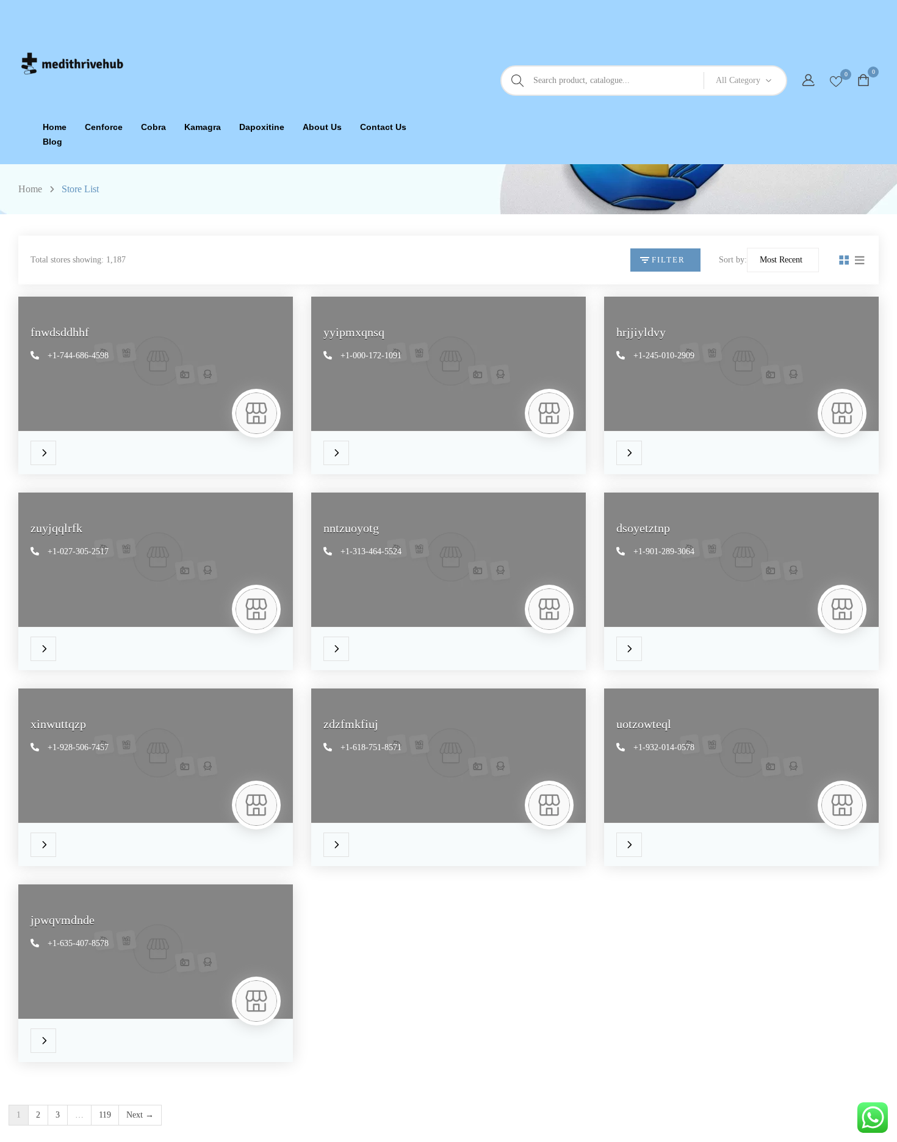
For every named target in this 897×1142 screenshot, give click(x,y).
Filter (668, 259)
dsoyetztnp (643, 528)
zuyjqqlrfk (56, 528)
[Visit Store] (46, 447)
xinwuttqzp (58, 724)
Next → (140, 1114)
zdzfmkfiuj (350, 724)
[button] (865, 81)
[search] (517, 81)
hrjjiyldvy (641, 332)
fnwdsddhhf (60, 332)
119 (105, 1114)
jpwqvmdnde (63, 920)
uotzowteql (643, 724)
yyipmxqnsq (353, 332)
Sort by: (733, 259)
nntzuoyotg (351, 528)
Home (30, 189)
